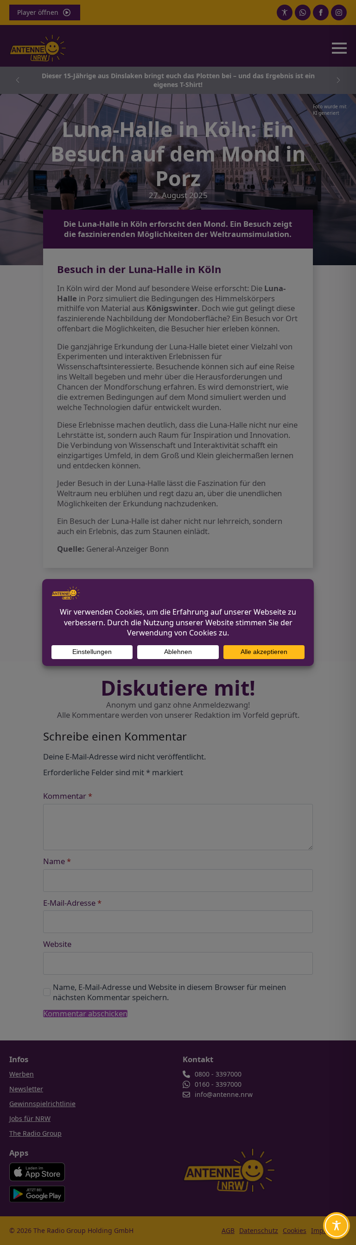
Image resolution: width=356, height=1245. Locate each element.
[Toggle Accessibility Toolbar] (336, 1225)
